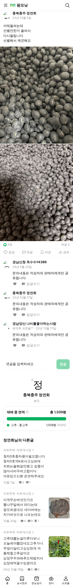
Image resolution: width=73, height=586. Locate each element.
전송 (63, 364)
